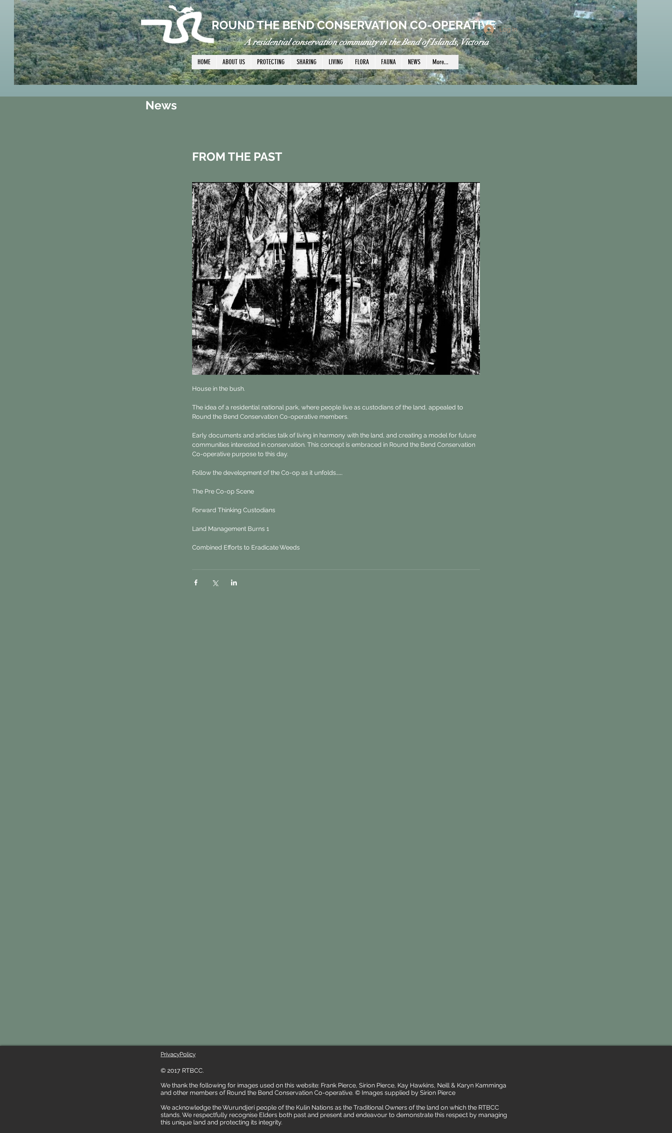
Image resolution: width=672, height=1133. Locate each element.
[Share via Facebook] (196, 582)
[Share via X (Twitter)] (215, 582)
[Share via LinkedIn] (234, 582)
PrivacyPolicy (178, 1054)
